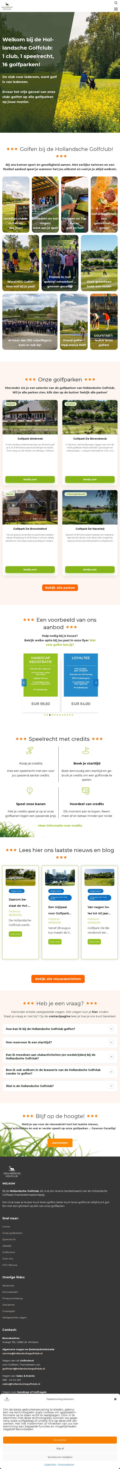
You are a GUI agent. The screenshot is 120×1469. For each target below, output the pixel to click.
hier (95, 1012)
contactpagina (59, 1016)
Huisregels (8, 1311)
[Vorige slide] (24, 682)
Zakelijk (6, 1245)
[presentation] (20, 877)
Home (6, 1226)
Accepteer (60, 1439)
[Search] (115, 3)
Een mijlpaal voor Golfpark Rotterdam (58, 911)
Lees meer (15, 935)
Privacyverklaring (66, 1464)
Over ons (7, 1258)
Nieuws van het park (58, 898)
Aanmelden (60, 1142)
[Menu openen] (116, 9)
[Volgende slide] (95, 682)
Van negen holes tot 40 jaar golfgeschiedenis (99, 911)
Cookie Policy (50, 1464)
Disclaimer (8, 1304)
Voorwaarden (10, 1291)
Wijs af (60, 1448)
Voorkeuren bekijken (60, 1457)
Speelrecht (9, 1239)
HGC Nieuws (9, 1264)
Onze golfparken (12, 1233)
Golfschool (8, 1252)
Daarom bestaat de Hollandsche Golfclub (18, 903)
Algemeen (16, 891)
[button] (115, 1399)
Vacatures (8, 1285)
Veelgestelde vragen (14, 1317)
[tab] (45, 715)
